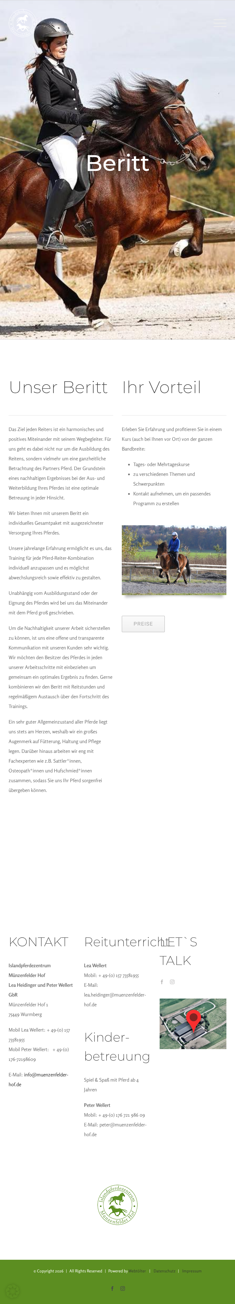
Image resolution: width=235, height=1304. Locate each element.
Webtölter (137, 1270)
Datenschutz (164, 1270)
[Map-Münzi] (193, 1001)
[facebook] (162, 982)
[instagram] (172, 982)
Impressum (192, 1270)
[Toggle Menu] (220, 23)
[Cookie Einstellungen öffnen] (12, 1296)
